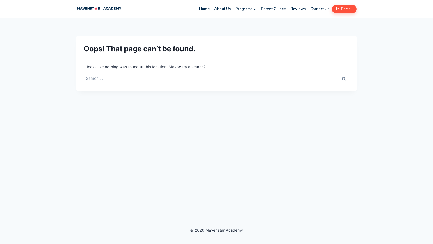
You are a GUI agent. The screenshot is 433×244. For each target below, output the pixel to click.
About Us (222, 9)
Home (204, 9)
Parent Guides (273, 9)
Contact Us (319, 9)
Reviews (298, 9)
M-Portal (344, 9)
